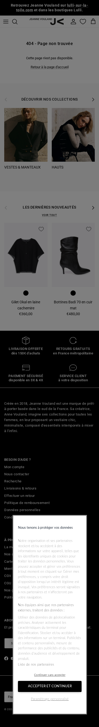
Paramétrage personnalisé (50, 699)
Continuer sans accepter (49, 675)
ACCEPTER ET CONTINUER (50, 686)
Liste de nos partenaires (36, 664)
